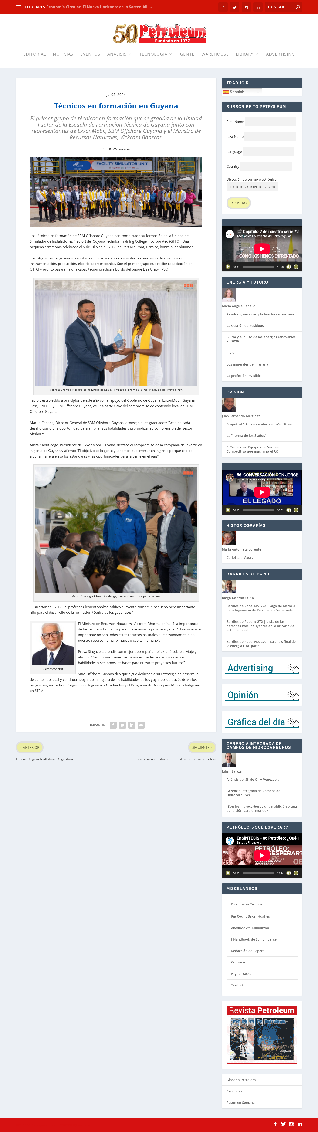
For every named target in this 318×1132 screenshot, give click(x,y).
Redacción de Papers (247, 951)
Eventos (90, 54)
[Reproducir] (228, 266)
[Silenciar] (288, 266)
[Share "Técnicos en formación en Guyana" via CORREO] (141, 725)
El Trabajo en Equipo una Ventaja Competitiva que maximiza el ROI (253, 449)
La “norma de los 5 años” (246, 435)
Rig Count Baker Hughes (250, 916)
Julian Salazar (232, 771)
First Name (235, 121)
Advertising (280, 54)
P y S (230, 353)
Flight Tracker (242, 973)
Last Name (235, 136)
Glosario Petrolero (241, 1080)
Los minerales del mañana (247, 364)
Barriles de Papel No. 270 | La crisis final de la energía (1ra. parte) (261, 643)
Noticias (63, 54)
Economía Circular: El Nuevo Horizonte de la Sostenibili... (99, 6)
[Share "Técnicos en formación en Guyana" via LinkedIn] (131, 725)
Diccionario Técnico (246, 904)
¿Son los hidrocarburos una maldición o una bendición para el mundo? (262, 808)
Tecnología (153, 54)
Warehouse (215, 54)
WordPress (84, 1125)
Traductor (239, 985)
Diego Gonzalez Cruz (238, 598)
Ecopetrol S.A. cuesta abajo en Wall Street (260, 424)
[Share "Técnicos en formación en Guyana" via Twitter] (122, 725)
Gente (187, 54)
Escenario (234, 1091)
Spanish (236, 92)
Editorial (34, 54)
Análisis (117, 54)
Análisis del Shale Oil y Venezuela (253, 779)
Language (234, 151)
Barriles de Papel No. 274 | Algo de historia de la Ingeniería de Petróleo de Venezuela (261, 608)
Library (245, 54)
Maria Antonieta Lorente (241, 549)
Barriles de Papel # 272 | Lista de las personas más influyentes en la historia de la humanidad (260, 625)
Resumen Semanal (241, 1102)
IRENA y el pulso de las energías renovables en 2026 (261, 339)
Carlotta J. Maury (240, 557)
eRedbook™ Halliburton (250, 928)
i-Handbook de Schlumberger (254, 939)
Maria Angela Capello (238, 306)
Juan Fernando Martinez (241, 416)
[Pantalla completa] (296, 266)
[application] (262, 248)
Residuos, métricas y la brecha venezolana (260, 314)
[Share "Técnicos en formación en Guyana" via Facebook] (113, 725)
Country (233, 166)
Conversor (239, 962)
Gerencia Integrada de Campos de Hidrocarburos (253, 793)
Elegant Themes (45, 1125)
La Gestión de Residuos (245, 325)
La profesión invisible (244, 375)
